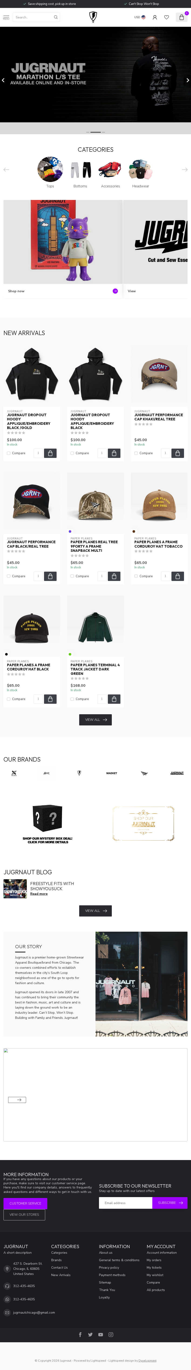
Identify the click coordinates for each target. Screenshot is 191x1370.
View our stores (24, 1214)
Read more (39, 894)
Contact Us (59, 1267)
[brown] (134, 531)
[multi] (70, 531)
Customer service (25, 1203)
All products (156, 1290)
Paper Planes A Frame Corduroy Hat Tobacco (158, 544)
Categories (59, 1252)
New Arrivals (61, 1275)
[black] (6, 654)
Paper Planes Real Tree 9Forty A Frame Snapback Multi (94, 546)
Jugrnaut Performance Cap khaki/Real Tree (158, 417)
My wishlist (155, 1275)
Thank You (107, 1290)
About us (106, 1252)
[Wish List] (166, 17)
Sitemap (105, 1282)
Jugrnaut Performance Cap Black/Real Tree (31, 544)
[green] (70, 654)
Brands (56, 1260)
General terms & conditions (119, 1260)
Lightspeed (98, 1361)
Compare (18, 453)
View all (92, 720)
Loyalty (104, 1297)
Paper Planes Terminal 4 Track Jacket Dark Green (95, 669)
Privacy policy (109, 1267)
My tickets (154, 1267)
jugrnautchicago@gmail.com (34, 1312)
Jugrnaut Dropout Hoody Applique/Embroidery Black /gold (28, 421)
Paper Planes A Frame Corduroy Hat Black (28, 667)
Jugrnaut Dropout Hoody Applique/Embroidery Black (92, 421)
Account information (162, 1252)
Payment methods (112, 1275)
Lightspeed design (121, 1361)
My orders (154, 1260)
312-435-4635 (24, 1286)
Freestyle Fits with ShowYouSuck (52, 886)
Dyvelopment (148, 1361)
